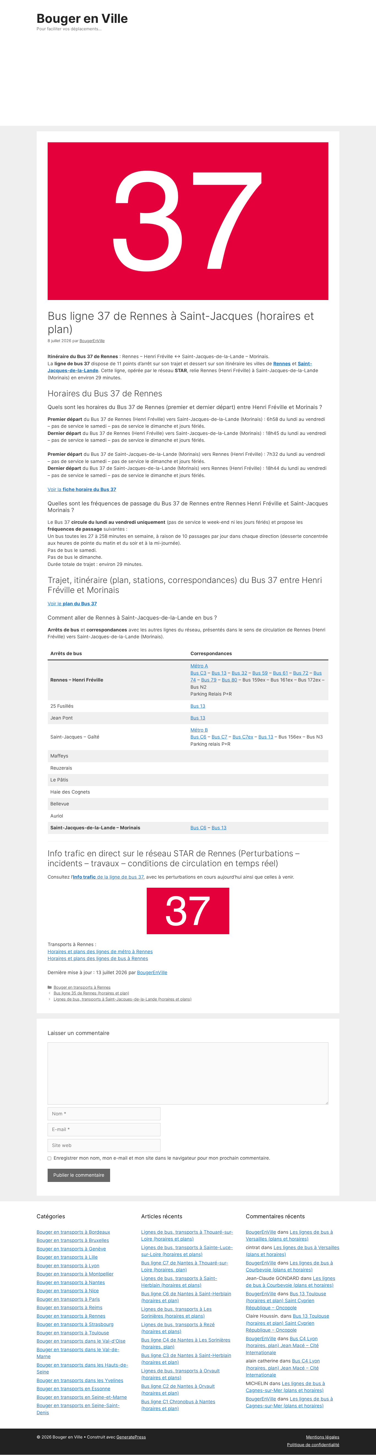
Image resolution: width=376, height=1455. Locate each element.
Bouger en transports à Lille (67, 1257)
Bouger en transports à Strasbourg (75, 1324)
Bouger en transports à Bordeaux (73, 1232)
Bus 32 (239, 673)
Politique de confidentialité (313, 1444)
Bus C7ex (243, 737)
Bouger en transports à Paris (68, 1299)
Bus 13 (219, 673)
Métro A (199, 666)
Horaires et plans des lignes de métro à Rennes (100, 951)
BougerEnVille (152, 972)
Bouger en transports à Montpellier (75, 1274)
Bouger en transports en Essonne (73, 1388)
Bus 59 (260, 673)
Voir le (72, 603)
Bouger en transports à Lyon (68, 1265)
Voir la (82, 489)
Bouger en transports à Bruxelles (73, 1240)
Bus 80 (229, 680)
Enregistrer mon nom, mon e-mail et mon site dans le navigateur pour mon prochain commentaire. (162, 1158)
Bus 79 (209, 680)
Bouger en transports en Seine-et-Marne (82, 1397)
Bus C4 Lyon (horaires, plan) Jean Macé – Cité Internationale (282, 1345)
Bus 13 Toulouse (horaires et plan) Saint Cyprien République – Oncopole (286, 1300)
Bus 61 (280, 673)
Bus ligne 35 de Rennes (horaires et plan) (91, 993)
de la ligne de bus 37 (108, 877)
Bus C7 (219, 737)
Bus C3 (198, 673)
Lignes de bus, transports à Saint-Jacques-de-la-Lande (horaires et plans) (123, 999)
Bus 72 (300, 673)
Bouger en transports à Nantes (71, 1282)
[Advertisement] (188, 84)
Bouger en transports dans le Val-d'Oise (81, 1341)
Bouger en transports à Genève (71, 1249)
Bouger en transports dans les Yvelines (80, 1380)
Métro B (199, 730)
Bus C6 (198, 737)
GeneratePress (131, 1437)
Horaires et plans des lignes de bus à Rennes (98, 958)
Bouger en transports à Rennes (82, 987)
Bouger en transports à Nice (68, 1290)
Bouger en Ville (82, 18)
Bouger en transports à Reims (69, 1307)
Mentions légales (322, 1437)
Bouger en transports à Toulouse (73, 1333)
